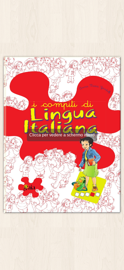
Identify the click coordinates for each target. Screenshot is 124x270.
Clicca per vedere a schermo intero (62, 135)
